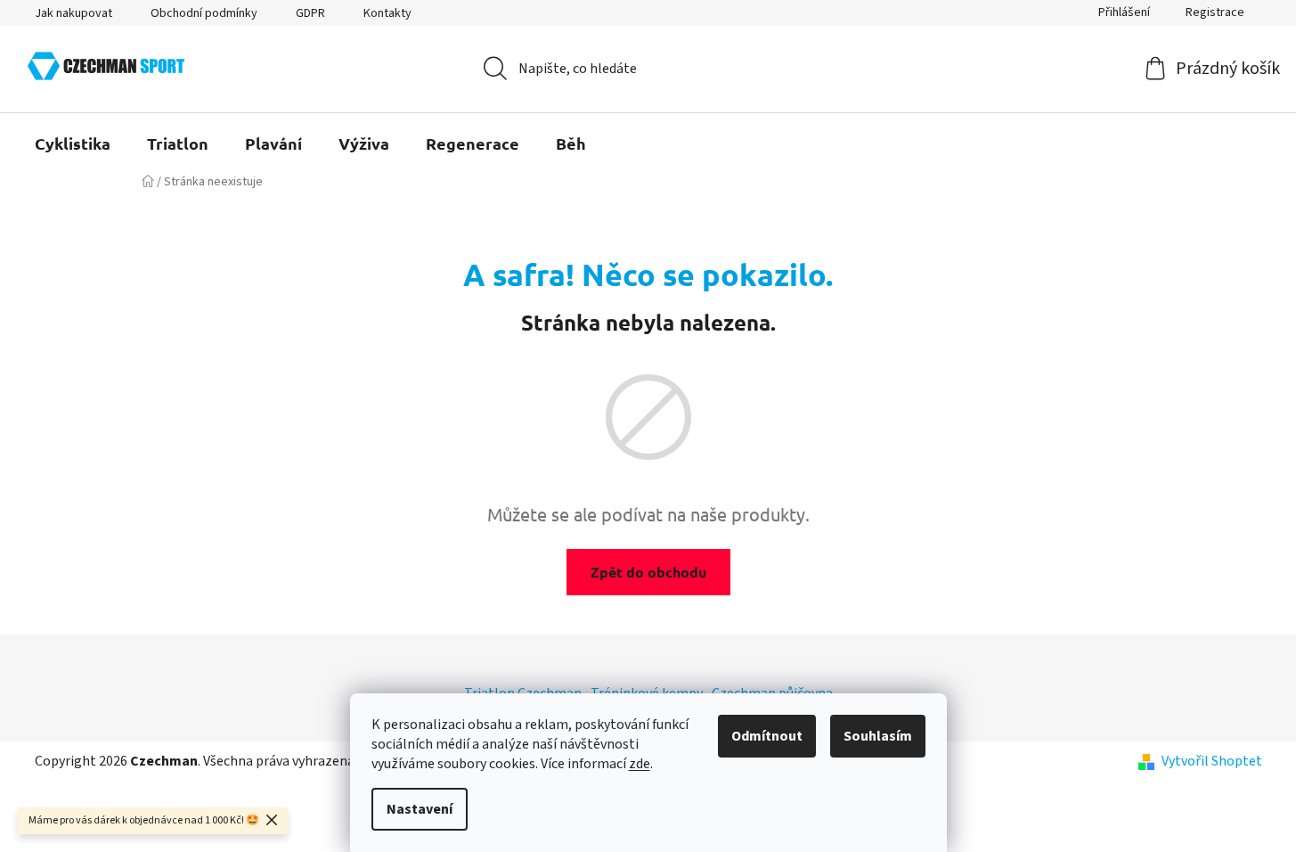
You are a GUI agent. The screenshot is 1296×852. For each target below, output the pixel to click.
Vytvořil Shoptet (1212, 761)
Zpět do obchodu (648, 571)
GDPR (310, 13)
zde (639, 764)
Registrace (1215, 12)
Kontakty (387, 13)
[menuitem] (72, 143)
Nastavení (419, 809)
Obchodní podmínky (204, 13)
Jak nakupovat (73, 13)
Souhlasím (878, 736)
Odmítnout (767, 736)
